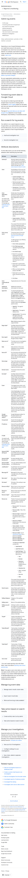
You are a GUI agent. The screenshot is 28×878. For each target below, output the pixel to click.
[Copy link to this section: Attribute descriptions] (20, 147)
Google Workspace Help (6, 14)
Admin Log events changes (8, 75)
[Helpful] (13, 797)
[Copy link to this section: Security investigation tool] (19, 140)
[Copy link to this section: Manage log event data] (21, 685)
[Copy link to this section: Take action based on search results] (8, 711)
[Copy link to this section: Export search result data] (19, 696)
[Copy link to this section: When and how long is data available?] (3, 702)
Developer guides (5, 837)
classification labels (17, 534)
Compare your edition (16, 740)
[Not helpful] (15, 797)
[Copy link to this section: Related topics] (14, 764)
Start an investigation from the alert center (15, 776)
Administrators (6, 6)
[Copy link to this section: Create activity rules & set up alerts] (24, 716)
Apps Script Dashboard (6, 851)
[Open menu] (2, 2)
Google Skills (4, 842)
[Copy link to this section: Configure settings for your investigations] (10, 751)
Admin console (4, 848)
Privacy (7, 871)
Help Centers (4, 835)
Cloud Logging (12, 104)
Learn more (8, 55)
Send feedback (14, 801)
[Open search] (21, 2)
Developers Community (6, 862)
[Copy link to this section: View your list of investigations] (21, 744)
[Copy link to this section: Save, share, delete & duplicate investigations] (10, 757)
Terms (2, 871)
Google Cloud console (6, 853)
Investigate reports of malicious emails (14, 779)
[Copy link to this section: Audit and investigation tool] (20, 135)
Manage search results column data (6, 206)
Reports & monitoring (11, 9)
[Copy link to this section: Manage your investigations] (25, 729)
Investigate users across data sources (14, 784)
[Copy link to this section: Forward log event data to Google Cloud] (14, 97)
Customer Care (4, 864)
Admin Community (5, 860)
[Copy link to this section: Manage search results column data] (3, 691)
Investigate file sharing (10, 782)
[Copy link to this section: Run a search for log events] (24, 120)
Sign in (24, 1)
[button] (14, 135)
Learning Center (5, 840)
